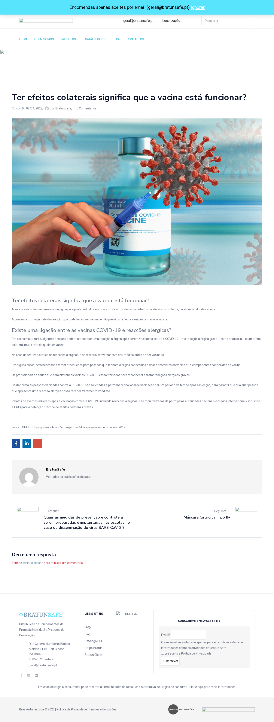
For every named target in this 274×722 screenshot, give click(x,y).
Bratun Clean (93, 654)
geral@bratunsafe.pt (138, 21)
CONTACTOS (135, 39)
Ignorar (198, 7)
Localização (171, 21)
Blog (88, 634)
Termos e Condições (102, 709)
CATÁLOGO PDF (95, 39)
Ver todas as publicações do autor (69, 476)
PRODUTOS (68, 39)
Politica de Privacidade (72, 709)
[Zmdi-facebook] (21, 675)
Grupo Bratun (94, 648)
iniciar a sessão (33, 563)
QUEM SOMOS (44, 39)
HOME (23, 39)
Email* (165, 635)
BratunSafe (63, 108)
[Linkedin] (36, 675)
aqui (200, 687)
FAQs (88, 627)
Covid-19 (28, 68)
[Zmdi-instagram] (29, 675)
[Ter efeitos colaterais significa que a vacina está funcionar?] (16, 443)
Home (16, 68)
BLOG (116, 39)
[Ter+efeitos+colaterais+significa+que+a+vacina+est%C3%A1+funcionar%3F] (26, 443)
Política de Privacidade (196, 653)
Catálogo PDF (94, 641)
